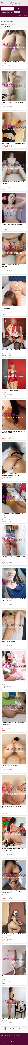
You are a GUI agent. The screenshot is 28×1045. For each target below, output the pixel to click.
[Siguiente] (22, 1028)
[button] (4, 3)
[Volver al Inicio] (14, 3)
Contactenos (16, 1035)
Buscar (17, 11)
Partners (3, 1037)
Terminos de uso (5, 1035)
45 (20, 1028)
